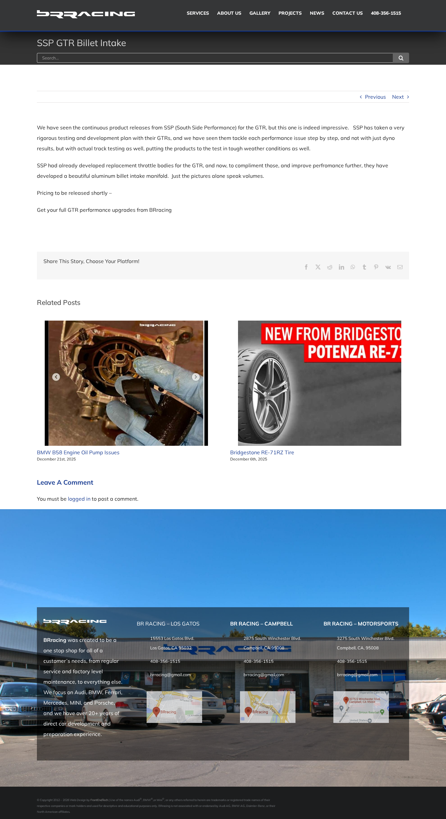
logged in (79, 498)
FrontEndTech (99, 800)
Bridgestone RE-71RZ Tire (262, 452)
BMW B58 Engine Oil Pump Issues (78, 452)
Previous (375, 96)
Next (398, 96)
